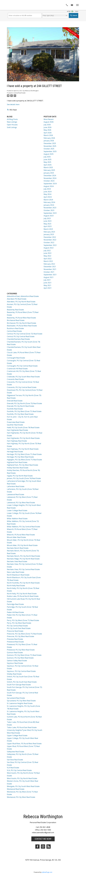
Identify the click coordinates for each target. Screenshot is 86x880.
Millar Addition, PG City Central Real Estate (23, 526)
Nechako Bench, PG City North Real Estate (23, 556)
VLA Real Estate (13, 767)
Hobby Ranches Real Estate (17, 468)
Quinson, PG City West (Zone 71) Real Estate (24, 655)
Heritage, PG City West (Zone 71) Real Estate (24, 454)
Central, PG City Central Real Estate (20, 336)
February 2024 (49, 202)
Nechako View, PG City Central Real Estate (23, 569)
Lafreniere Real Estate (15, 486)
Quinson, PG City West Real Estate (20, 658)
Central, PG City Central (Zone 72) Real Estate (24, 334)
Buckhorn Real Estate (15, 328)
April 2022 (47, 258)
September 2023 (50, 213)
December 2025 (50, 143)
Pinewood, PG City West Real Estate (21, 650)
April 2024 (47, 197)
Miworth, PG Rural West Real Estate (21, 535)
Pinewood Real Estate (15, 642)
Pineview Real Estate (15, 639)
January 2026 (49, 140)
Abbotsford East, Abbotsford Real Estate (23, 296)
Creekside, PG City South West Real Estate (23, 376)
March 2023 (48, 229)
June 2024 (47, 191)
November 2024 (50, 178)
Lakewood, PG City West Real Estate (21, 502)
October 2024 (49, 181)
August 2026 (48, 122)
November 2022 (50, 240)
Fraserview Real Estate (16, 422)
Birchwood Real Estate (15, 320)
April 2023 (47, 226)
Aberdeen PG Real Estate (16, 299)
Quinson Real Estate (15, 652)
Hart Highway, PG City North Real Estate (22, 449)
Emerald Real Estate (14, 401)
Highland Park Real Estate (17, 462)
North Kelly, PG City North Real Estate (22, 593)
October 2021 (49, 272)
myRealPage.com (47, 872)
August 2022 (48, 248)
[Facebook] (37, 846)
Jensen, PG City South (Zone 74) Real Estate (24, 478)
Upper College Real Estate (17, 735)
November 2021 (50, 269)
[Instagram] (43, 846)
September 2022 (50, 245)
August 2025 (48, 154)
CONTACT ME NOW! (43, 839)
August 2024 (48, 186)
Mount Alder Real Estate (16, 537)
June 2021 (47, 283)
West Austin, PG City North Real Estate (22, 778)
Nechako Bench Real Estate (17, 548)
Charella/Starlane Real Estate (18, 339)
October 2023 (49, 210)
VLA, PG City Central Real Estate (19, 770)
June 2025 (47, 159)
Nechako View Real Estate (17, 561)
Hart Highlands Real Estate (17, 430)
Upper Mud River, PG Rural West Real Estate (24, 743)
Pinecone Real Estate (15, 631)
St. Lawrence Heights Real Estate (20, 703)
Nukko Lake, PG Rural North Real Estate (22, 596)
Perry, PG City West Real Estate (19, 623)
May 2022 (47, 256)
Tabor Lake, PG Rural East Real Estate (22, 727)
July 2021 (47, 280)
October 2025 (49, 149)
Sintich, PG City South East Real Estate (22, 682)
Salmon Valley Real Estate (17, 660)
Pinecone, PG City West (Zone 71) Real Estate (24, 634)
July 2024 (47, 189)
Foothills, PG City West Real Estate (20, 414)
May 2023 (47, 224)
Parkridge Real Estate (15, 604)
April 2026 (47, 133)
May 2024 (47, 194)
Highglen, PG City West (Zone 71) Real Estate (24, 459)
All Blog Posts (12, 119)
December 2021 (50, 266)
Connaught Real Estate (16, 358)
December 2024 (50, 175)
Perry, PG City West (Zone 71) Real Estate (23, 620)
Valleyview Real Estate (15, 751)
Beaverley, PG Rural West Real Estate (21, 318)
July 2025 (47, 157)
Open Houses (12, 124)
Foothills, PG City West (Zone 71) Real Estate (24, 411)
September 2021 (50, 274)
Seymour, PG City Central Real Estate (21, 671)
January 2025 (49, 173)
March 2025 (48, 167)
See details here (13, 104)
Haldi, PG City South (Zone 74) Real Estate (23, 427)
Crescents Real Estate (15, 379)
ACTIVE (69, 11)
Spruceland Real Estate (16, 698)
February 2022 (49, 264)
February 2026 (49, 138)
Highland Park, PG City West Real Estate (22, 465)
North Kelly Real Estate (16, 585)
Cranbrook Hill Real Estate (17, 368)
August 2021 (48, 277)
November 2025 (50, 146)
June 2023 (47, 221)
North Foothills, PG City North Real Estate (23, 583)
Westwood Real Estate (15, 789)
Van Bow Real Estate (15, 760)
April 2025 (47, 165)
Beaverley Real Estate (15, 310)
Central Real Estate (19, 93)
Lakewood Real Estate (15, 494)
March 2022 (48, 261)
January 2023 (49, 234)
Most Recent (48, 119)
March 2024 (48, 200)
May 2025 (47, 162)
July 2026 (47, 124)
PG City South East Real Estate (19, 628)
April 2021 (47, 288)
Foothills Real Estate (15, 409)
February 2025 (49, 170)
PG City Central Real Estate (17, 626)
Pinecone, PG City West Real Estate (20, 636)
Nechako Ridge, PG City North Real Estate (23, 559)
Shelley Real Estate (14, 674)
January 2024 (49, 205)
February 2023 (49, 232)
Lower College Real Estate (17, 510)
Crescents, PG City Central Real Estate (21, 387)
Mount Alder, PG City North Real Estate (22, 545)
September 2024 (50, 183)
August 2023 (48, 216)
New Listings (12, 122)
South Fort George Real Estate (19, 684)
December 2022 (50, 237)
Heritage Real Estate (15, 451)
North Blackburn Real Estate (18, 575)
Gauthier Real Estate (15, 425)
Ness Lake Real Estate (15, 572)
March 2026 (48, 135)
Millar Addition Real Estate (17, 518)
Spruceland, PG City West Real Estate (21, 700)
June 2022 (47, 253)
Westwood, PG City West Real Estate (21, 797)
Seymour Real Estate (15, 663)
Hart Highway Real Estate (17, 441)
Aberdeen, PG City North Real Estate (21, 301)
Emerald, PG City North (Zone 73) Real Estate (24, 403)
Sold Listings (12, 127)
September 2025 (50, 151)
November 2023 (50, 207)
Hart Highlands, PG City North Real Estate (23, 438)
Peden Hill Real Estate (15, 612)
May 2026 (47, 130)
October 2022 (49, 242)
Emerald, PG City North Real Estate (20, 406)
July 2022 (47, 250)
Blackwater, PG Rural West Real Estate (22, 326)
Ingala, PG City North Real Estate (20, 476)
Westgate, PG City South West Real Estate (23, 786)
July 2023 (47, 218)
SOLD (76, 11)
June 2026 (47, 127)
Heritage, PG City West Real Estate (20, 457)
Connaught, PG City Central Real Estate (22, 366)
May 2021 (47, 285)
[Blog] (48, 846)
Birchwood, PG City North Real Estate (21, 323)
